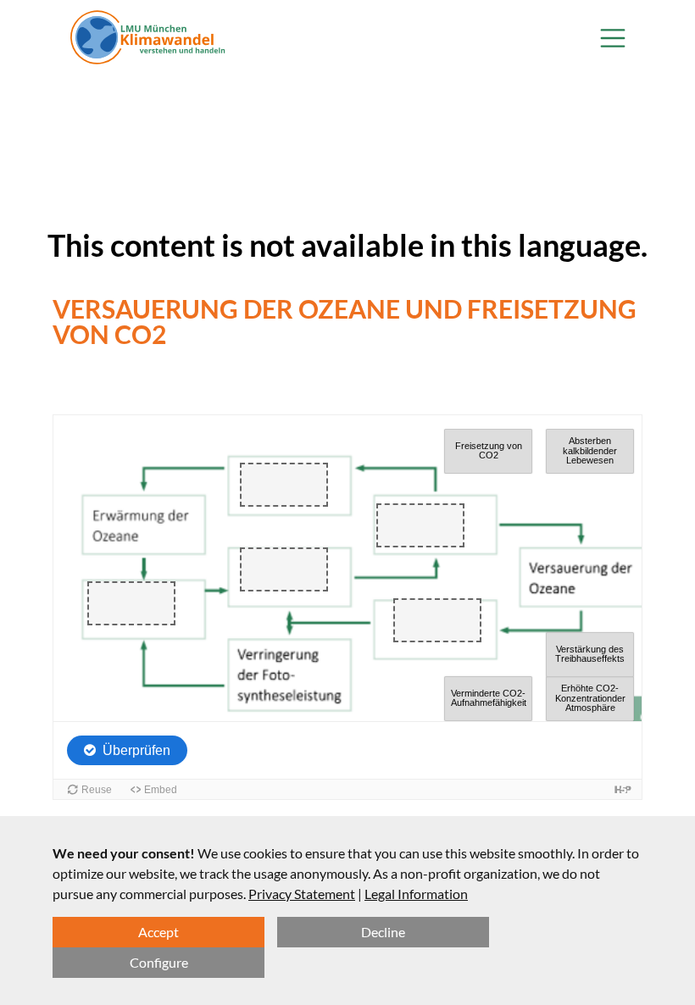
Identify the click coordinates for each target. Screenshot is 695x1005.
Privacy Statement (301, 894)
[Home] (148, 38)
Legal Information (416, 894)
